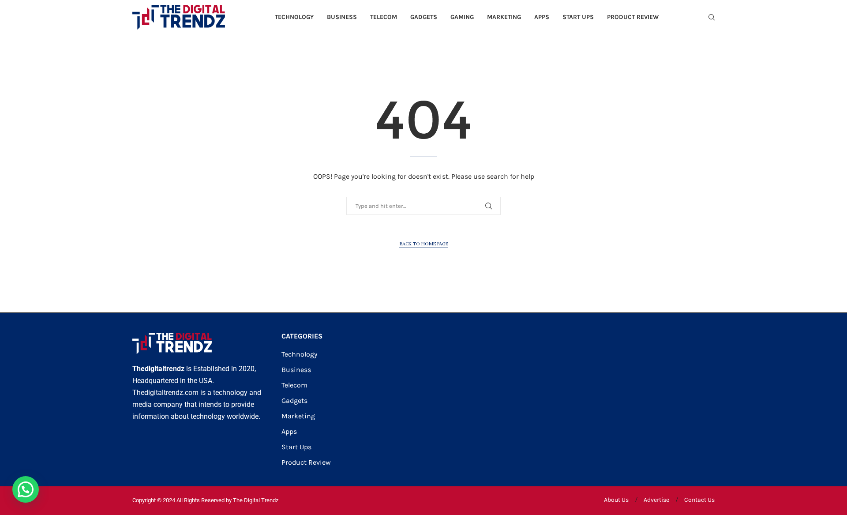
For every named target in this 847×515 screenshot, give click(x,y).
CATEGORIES (301, 336)
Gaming (462, 17)
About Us (616, 500)
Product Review (633, 17)
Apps (541, 17)
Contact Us (699, 500)
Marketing (504, 17)
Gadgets (423, 17)
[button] (25, 489)
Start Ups (578, 17)
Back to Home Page (423, 244)
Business (342, 17)
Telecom (383, 17)
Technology (294, 17)
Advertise (656, 500)
